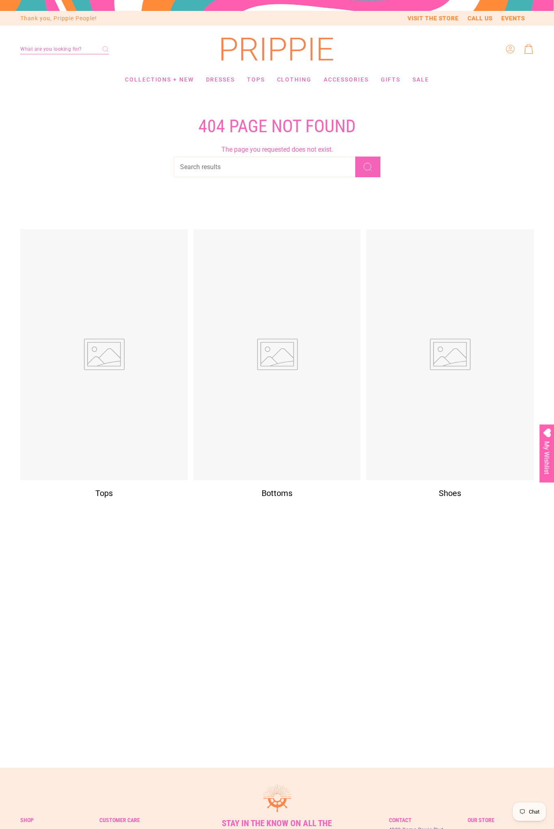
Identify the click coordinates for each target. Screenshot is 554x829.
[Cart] (529, 49)
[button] (64, 49)
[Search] (367, 167)
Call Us (480, 18)
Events (513, 18)
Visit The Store (433, 18)
